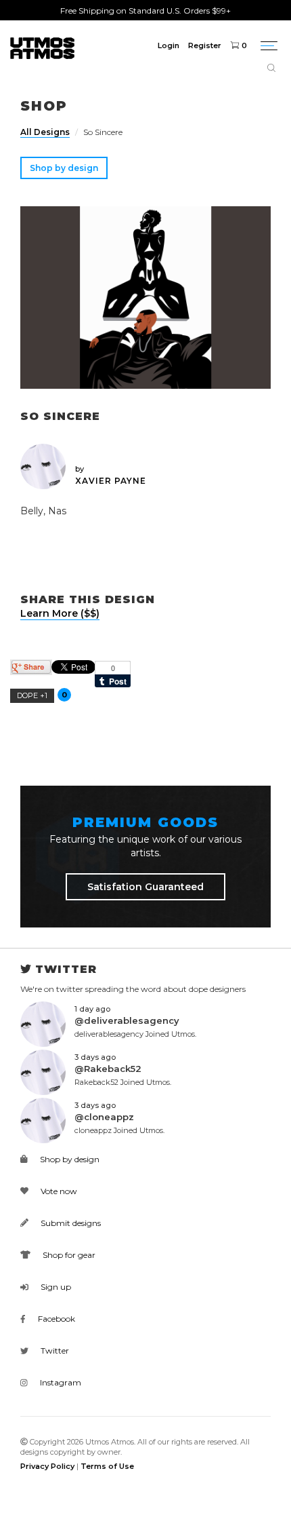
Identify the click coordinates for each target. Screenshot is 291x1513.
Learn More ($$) (59, 613)
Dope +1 (32, 695)
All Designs (45, 132)
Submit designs (70, 1223)
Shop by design (64, 168)
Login (168, 45)
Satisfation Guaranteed (145, 887)
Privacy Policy (47, 1466)
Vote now (58, 1191)
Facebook (55, 1319)
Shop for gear (68, 1255)
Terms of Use (107, 1466)
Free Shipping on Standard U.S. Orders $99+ (145, 10)
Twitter (54, 1350)
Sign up (55, 1287)
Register (204, 45)
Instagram (59, 1382)
